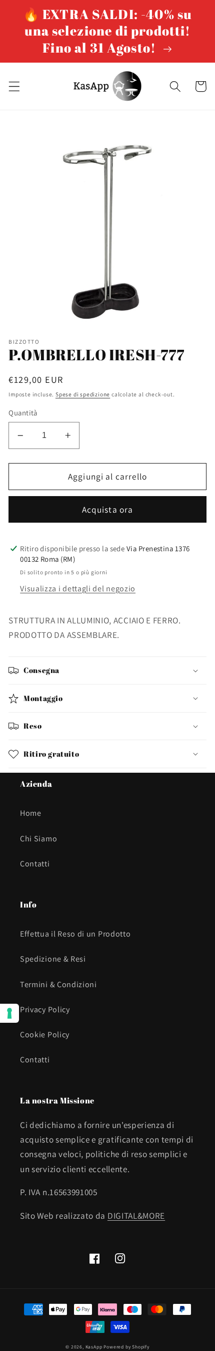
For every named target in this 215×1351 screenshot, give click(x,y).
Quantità (23, 412)
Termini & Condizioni (58, 984)
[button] (14, 86)
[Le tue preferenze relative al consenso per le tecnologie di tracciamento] (9, 1013)
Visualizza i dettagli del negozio (78, 588)
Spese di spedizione (83, 394)
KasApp (94, 1346)
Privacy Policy (45, 1009)
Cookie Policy (45, 1034)
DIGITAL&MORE (136, 1215)
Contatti (35, 863)
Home (31, 813)
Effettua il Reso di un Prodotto (75, 934)
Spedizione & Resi (53, 959)
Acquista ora (108, 509)
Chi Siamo (38, 838)
